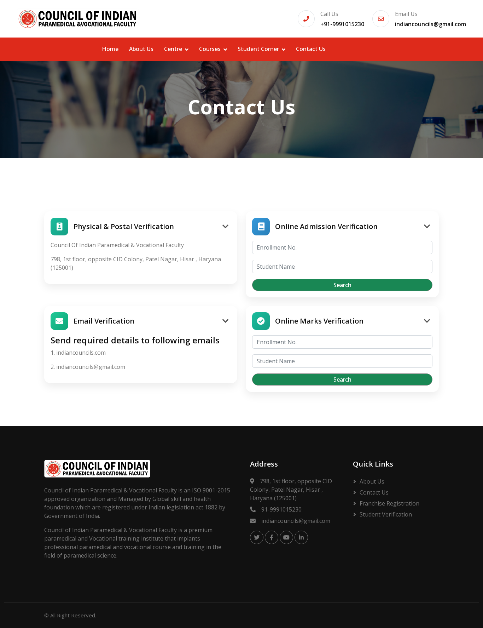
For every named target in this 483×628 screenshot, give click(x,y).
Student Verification (386, 514)
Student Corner (258, 49)
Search (342, 285)
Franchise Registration (389, 503)
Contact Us (311, 49)
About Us (141, 49)
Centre (173, 49)
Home (110, 49)
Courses (210, 49)
